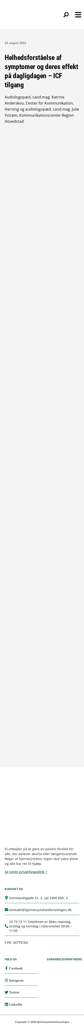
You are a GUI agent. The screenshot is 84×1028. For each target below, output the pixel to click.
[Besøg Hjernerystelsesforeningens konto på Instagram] (6, 980)
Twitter (14, 992)
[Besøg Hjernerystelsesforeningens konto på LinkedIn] (6, 1004)
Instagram (16, 980)
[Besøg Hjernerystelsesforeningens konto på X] (6, 992)
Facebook (16, 968)
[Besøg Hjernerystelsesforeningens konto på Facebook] (6, 968)
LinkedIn (15, 1004)
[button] (66, 14)
